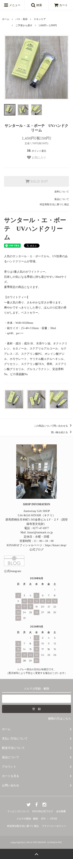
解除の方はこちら (59, 718)
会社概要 (61, 811)
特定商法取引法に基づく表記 (23, 826)
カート (63, 5)
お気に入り (38, 157)
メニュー (14, 5)
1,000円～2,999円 (48, 25)
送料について (61, 191)
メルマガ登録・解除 (27, 818)
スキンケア (40, 19)
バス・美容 (21, 19)
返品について (61, 199)
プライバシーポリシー (54, 826)
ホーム (5, 19)
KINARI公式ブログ (42, 811)
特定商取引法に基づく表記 (54, 204)
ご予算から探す (23, 25)
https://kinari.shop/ (56, 545)
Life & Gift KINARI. (35, 842)
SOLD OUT (39, 181)
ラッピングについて (18, 811)
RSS (43, 818)
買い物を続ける (60, 432)
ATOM (53, 818)
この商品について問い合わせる (51, 425)
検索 (38, 5)
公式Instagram (12, 571)
